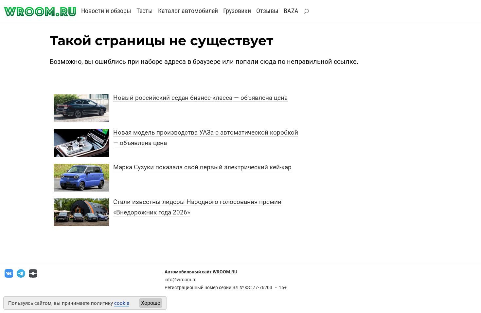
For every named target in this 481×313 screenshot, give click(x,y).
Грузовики (237, 11)
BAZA (291, 11)
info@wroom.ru (181, 279)
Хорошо (150, 303)
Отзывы (267, 11)
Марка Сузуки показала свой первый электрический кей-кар (202, 167)
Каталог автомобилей (188, 11)
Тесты (144, 11)
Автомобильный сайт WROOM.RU (201, 271)
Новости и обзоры (106, 11)
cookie (121, 303)
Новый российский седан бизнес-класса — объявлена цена (200, 97)
